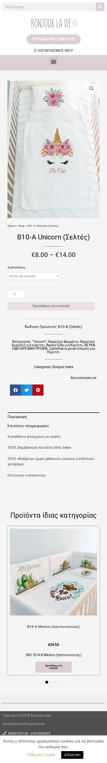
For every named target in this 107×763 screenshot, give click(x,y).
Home (11, 226)
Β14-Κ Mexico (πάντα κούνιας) (53, 626)
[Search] (100, 6)
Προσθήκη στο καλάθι (51, 306)
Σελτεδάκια (16, 267)
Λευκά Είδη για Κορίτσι (64, 345)
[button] (54, 62)
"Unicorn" (39, 342)
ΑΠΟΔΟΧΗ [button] (72, 755)
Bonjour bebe (63, 367)
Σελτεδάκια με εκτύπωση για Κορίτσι (71, 350)
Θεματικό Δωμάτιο (63, 342)
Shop (21, 226)
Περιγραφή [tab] (17, 416)
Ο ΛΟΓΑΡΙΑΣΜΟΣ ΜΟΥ (53, 50)
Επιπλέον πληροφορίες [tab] (28, 426)
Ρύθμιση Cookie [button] (41, 754)
